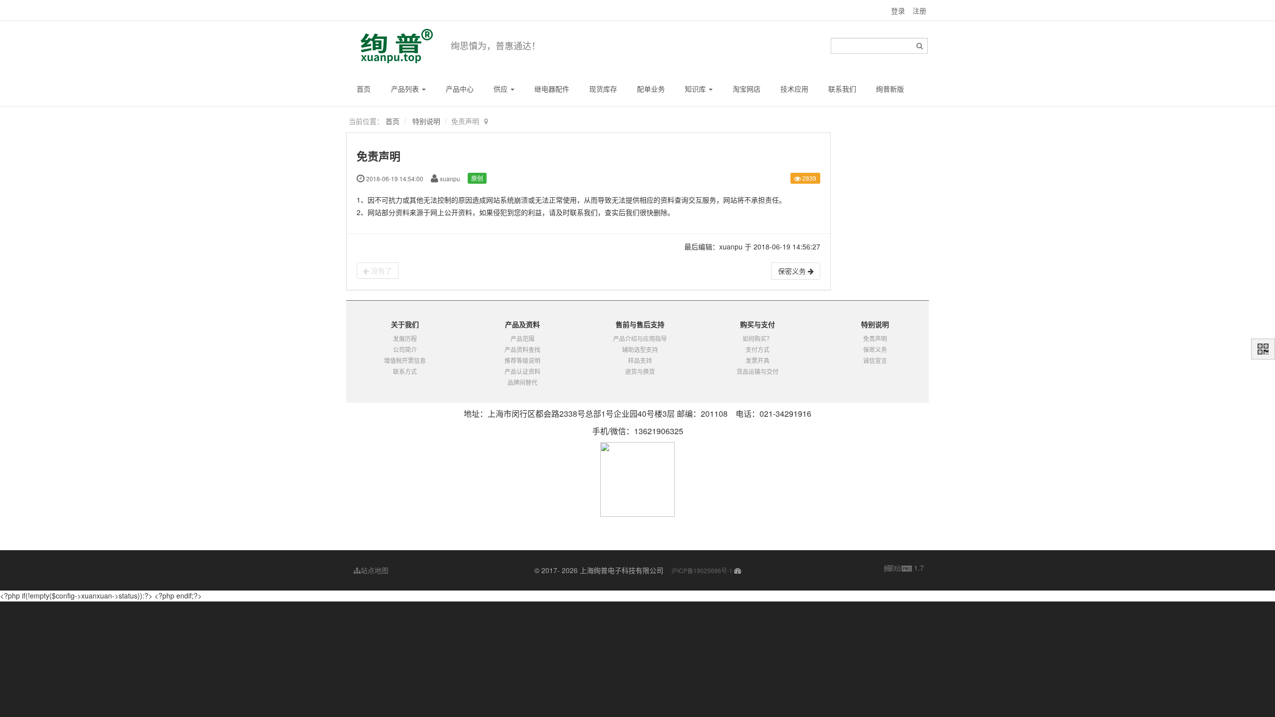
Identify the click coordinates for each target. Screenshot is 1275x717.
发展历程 (405, 338)
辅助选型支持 (640, 349)
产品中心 (460, 89)
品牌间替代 (522, 382)
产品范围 (522, 338)
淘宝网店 (747, 89)
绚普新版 (890, 89)
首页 (364, 89)
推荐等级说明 (522, 360)
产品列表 (406, 89)
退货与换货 (640, 371)
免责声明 (875, 338)
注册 (919, 10)
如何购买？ (757, 338)
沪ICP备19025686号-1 (702, 570)
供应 (502, 89)
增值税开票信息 (405, 360)
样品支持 (640, 360)
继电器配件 (551, 89)
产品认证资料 (522, 371)
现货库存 (603, 89)
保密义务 (875, 349)
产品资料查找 (522, 349)
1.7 (904, 568)
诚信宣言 (875, 360)
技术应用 (794, 89)
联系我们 (842, 89)
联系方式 (405, 371)
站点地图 (374, 570)
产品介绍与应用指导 (640, 338)
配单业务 (651, 89)
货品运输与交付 (757, 371)
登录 (898, 10)
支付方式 (757, 349)
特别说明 (426, 121)
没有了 (380, 270)
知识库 (696, 89)
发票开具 (757, 360)
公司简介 (405, 349)
